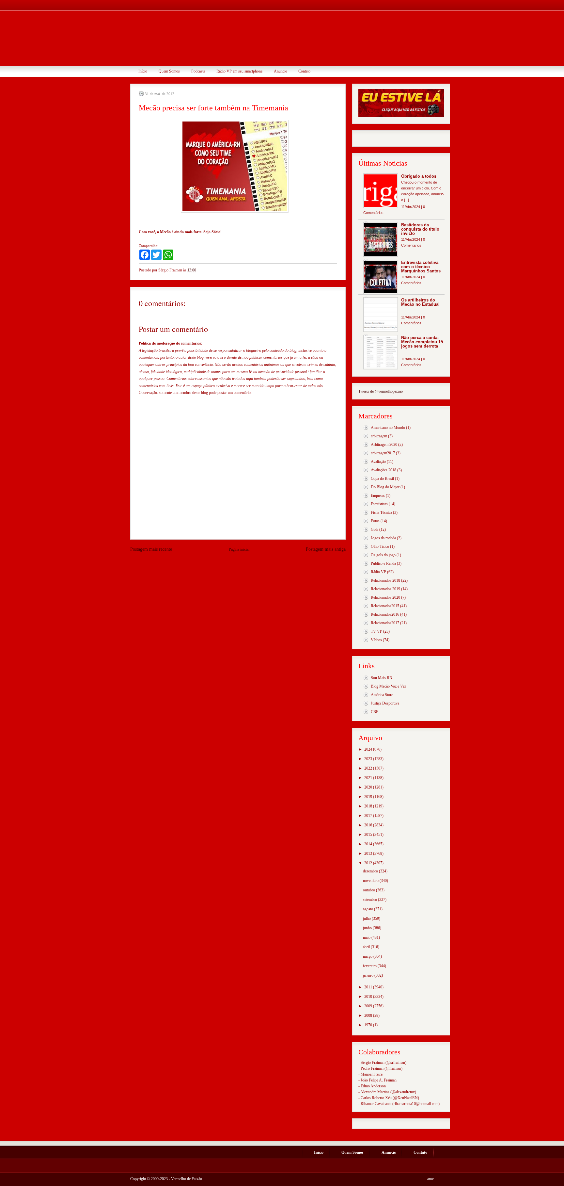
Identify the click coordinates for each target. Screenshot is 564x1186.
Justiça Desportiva (385, 703)
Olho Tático (380, 546)
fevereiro (370, 966)
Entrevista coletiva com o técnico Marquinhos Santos (421, 266)
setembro (370, 899)
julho (367, 918)
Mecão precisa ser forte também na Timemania (213, 108)
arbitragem (379, 436)
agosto (368, 909)
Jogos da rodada (383, 538)
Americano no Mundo (388, 427)
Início (142, 71)
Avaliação (378, 461)
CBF (374, 711)
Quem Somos (169, 71)
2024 (368, 749)
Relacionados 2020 (385, 597)
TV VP (376, 631)
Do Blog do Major (385, 487)
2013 (368, 853)
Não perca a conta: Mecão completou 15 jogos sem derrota (422, 342)
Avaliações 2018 (383, 470)
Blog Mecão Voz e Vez (388, 686)
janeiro (368, 975)
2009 (368, 1006)
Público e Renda (383, 563)
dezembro (371, 871)
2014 (368, 844)
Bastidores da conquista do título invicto (420, 229)
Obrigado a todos (418, 176)
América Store (382, 694)
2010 (368, 996)
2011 (368, 987)
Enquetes (378, 495)
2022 (368, 768)
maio (367, 937)
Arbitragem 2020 (384, 444)
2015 (368, 834)
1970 (368, 1025)
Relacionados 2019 (385, 589)
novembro (371, 880)
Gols (374, 529)
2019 (368, 796)
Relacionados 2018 (385, 580)
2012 (368, 863)
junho (368, 928)
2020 (368, 787)
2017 (368, 815)
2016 (368, 825)
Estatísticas (379, 504)
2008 (368, 1015)
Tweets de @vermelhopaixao (380, 391)
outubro (369, 890)
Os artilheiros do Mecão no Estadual (420, 302)
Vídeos (376, 640)
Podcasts (198, 71)
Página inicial (239, 549)
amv (430, 1179)
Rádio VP (378, 572)
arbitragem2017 (383, 453)
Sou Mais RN (381, 677)
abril (367, 947)
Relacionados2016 (385, 614)
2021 (368, 777)
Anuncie (280, 71)
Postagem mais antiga (326, 549)
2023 (368, 758)
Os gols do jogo (383, 555)
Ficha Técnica (381, 512)
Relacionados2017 (385, 623)
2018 (368, 806)
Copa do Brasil (382, 478)
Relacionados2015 (385, 606)
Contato (304, 71)
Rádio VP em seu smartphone (239, 71)
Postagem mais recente (151, 549)
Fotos (375, 521)
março (368, 956)
